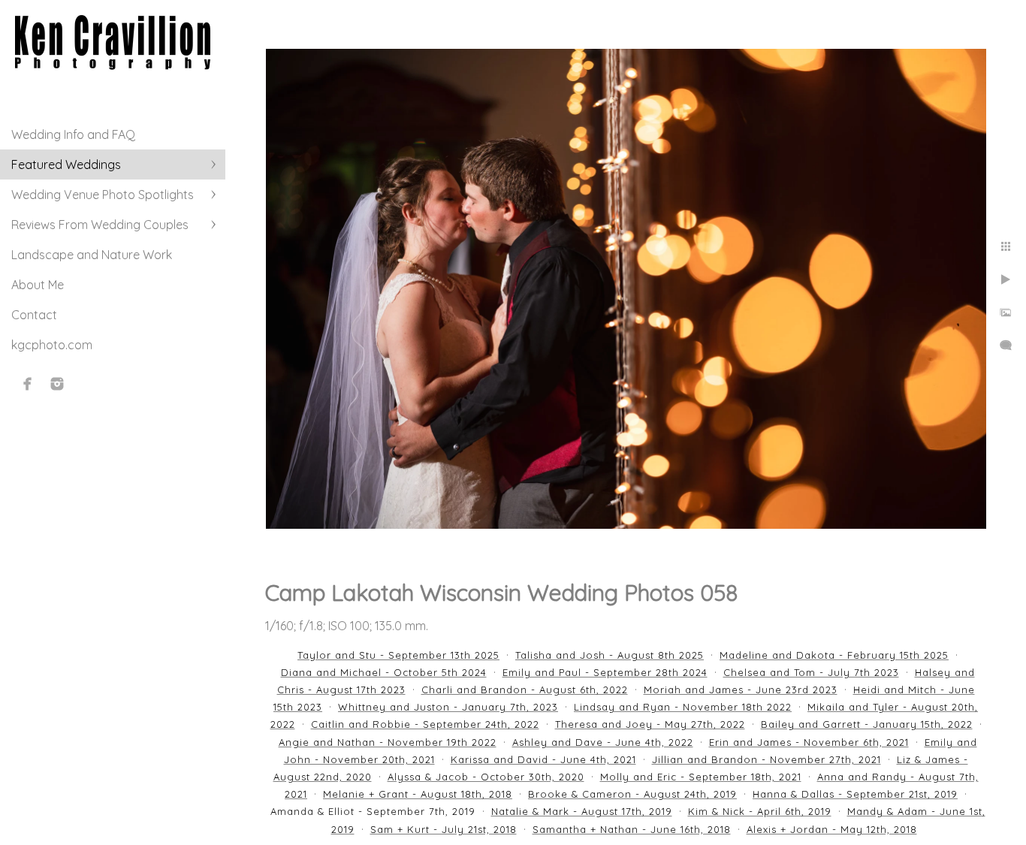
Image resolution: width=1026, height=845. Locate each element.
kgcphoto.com (51, 344)
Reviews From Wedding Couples (100, 224)
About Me (37, 284)
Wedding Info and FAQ (73, 134)
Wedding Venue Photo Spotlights (102, 194)
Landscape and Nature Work (91, 254)
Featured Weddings (66, 164)
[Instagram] (57, 384)
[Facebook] (28, 384)
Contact (34, 314)
